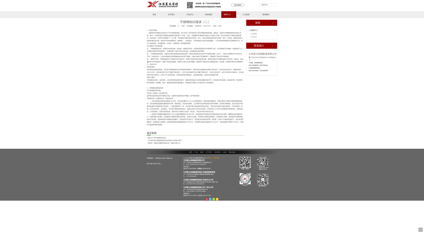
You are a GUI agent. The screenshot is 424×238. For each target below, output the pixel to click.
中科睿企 (216, 158)
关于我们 (209, 152)
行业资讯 (254, 37)
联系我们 (218, 152)
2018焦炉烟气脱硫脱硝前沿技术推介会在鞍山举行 (165, 140)
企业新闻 (254, 34)
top (420, 230)
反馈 (224, 152)
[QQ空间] (217, 199)
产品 (196, 152)
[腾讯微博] (210, 199)
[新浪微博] (206, 199)
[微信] (213, 199)
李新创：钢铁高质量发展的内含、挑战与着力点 (164, 143)
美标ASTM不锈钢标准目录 (157, 138)
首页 (190, 152)
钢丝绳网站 (238, 5)
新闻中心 (254, 30)
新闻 (201, 152)
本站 (219, 26)
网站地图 (232, 152)
